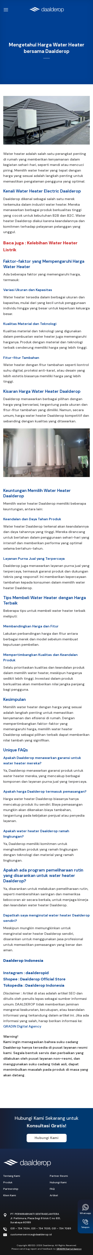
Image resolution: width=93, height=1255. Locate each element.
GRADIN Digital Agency (22, 1026)
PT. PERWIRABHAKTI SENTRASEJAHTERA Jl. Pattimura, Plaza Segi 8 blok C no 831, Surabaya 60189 (35, 1218)
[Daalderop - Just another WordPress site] (46, 9)
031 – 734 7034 (20, 1228)
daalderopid (37, 972)
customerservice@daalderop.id (31, 1234)
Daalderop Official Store (43, 979)
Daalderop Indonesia (23, 960)
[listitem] (46, 1056)
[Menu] (5, 9)
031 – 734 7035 (40, 1228)
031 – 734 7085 (61, 1228)
